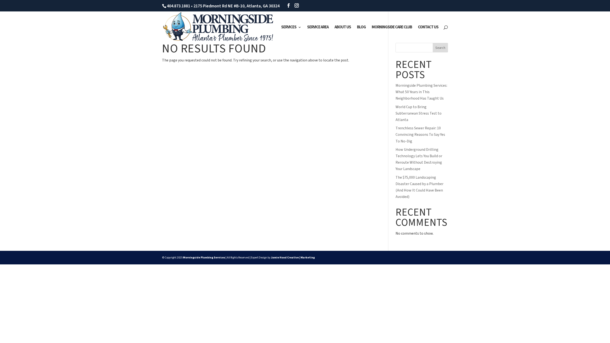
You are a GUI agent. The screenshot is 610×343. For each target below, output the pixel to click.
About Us (343, 27)
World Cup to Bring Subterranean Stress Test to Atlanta (419, 113)
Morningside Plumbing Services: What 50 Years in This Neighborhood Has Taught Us (421, 92)
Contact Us (428, 27)
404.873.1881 (178, 6)
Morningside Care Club (392, 27)
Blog (361, 27)
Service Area (318, 27)
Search (440, 47)
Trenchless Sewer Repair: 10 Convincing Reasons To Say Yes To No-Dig (420, 135)
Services (288, 27)
